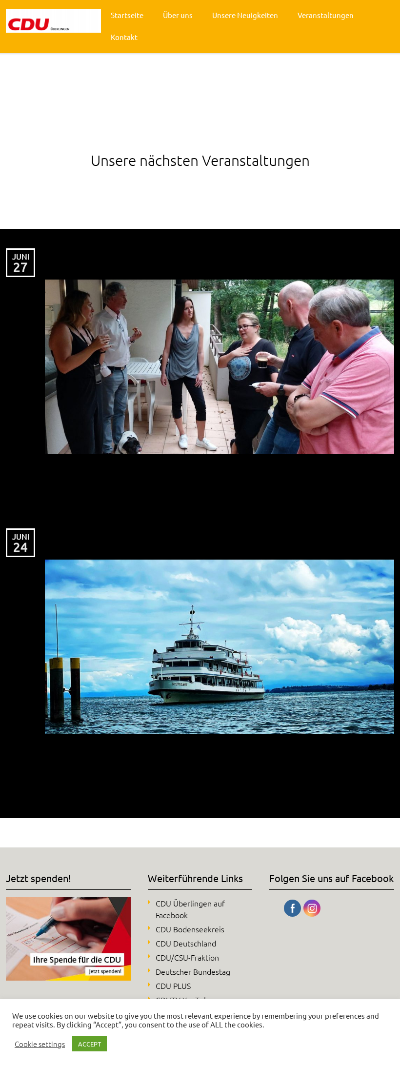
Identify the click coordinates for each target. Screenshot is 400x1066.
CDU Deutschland (186, 943)
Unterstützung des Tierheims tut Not (148, 256)
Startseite (127, 15)
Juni (20, 256)
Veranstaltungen (326, 15)
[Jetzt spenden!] (68, 977)
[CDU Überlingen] (53, 21)
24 (20, 547)
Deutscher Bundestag (193, 971)
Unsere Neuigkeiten (245, 15)
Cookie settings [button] (40, 1044)
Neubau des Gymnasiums (114, 536)
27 (20, 267)
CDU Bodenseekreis (190, 929)
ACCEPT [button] (89, 1044)
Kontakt (124, 36)
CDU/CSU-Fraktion (187, 957)
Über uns (178, 15)
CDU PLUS (173, 985)
